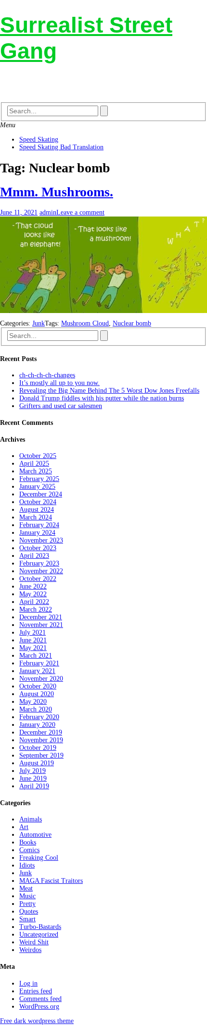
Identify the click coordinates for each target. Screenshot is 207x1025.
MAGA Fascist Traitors (51, 880)
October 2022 (37, 578)
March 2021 (35, 655)
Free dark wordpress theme (37, 1021)
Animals (30, 819)
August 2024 (36, 509)
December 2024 (40, 494)
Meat (26, 888)
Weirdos (30, 949)
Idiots (27, 865)
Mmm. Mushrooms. (56, 191)
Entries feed (35, 991)
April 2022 (34, 601)
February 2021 (39, 663)
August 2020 (36, 694)
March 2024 (35, 517)
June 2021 (33, 640)
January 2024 (37, 532)
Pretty (27, 903)
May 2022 (33, 594)
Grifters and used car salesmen (60, 406)
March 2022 (35, 609)
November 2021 (41, 624)
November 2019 (41, 740)
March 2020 (35, 709)
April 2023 (34, 555)
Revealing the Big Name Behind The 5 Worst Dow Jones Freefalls (109, 390)
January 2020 (37, 724)
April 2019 (34, 786)
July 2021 (32, 632)
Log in (28, 983)
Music (27, 896)
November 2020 (41, 678)
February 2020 (39, 717)
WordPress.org (39, 1006)
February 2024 (39, 525)
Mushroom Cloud (85, 323)
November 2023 (41, 540)
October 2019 (37, 747)
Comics (29, 850)
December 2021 (40, 617)
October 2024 (37, 502)
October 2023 (37, 548)
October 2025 (37, 455)
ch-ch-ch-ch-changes (47, 375)
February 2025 (39, 478)
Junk (38, 323)
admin (47, 212)
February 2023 (39, 563)
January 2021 (37, 671)
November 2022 (41, 571)
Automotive (35, 834)
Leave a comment (80, 212)
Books (27, 842)
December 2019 (40, 732)
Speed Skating (38, 139)
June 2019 (33, 778)
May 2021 (33, 647)
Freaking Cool (38, 857)
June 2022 (33, 586)
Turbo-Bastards (40, 926)
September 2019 (41, 755)
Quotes (28, 911)
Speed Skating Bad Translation (61, 147)
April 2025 (34, 463)
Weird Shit (34, 942)
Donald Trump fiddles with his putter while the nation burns (101, 398)
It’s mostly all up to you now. (59, 382)
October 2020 (37, 686)
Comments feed (40, 998)
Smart (27, 919)
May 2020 (33, 701)
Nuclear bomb (132, 323)
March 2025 (35, 471)
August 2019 (36, 763)
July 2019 (32, 770)
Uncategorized (38, 934)
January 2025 (37, 486)
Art (23, 827)
